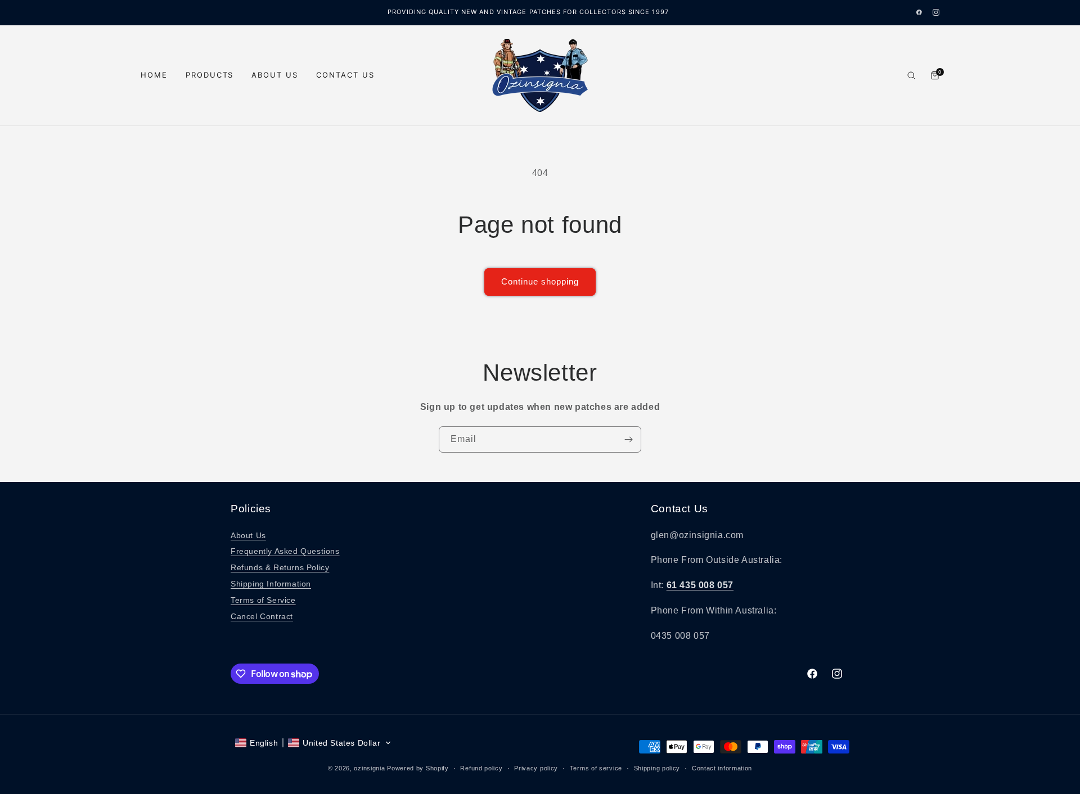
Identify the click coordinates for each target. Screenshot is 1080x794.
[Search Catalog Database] (911, 75)
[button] (313, 743)
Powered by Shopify (418, 768)
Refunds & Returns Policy (280, 567)
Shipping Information (271, 583)
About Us (274, 74)
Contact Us (345, 74)
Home (154, 74)
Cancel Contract (262, 616)
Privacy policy (536, 768)
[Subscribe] (628, 439)
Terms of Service (263, 600)
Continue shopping (540, 281)
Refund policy (481, 768)
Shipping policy (657, 768)
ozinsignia (369, 768)
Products (210, 74)
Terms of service (596, 768)
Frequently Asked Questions (285, 551)
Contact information (722, 768)
